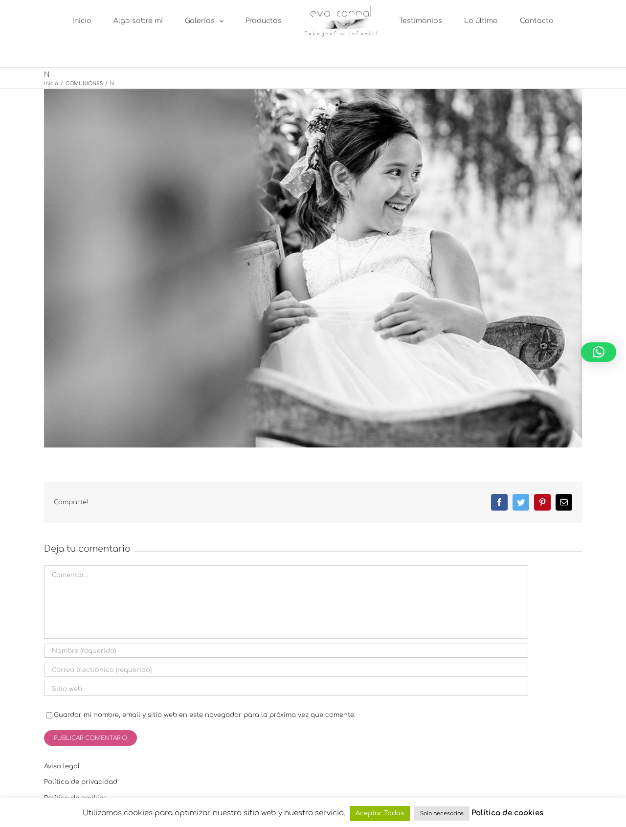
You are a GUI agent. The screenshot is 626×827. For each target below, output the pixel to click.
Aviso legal (62, 766)
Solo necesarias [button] (442, 813)
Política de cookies (507, 813)
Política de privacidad (80, 782)
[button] (598, 352)
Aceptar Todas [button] (380, 813)
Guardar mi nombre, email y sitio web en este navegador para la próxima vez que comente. (205, 715)
